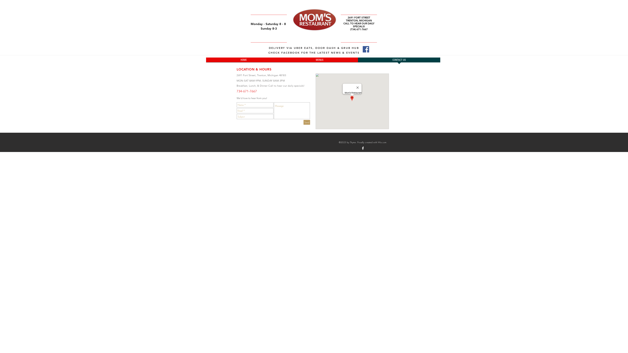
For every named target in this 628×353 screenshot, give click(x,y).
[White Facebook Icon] (363, 148)
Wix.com (382, 142)
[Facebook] (366, 49)
